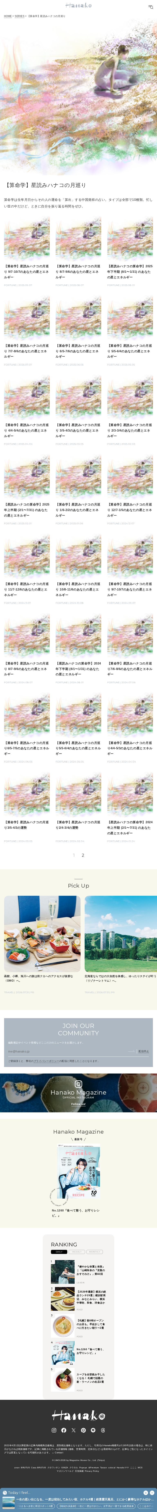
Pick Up (78, 885)
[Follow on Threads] (103, 1430)
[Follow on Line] (93, 1430)
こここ (133, 1467)
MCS (140, 1467)
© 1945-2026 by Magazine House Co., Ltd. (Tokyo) (78, 1460)
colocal (111, 1467)
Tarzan (103, 1467)
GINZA (64, 1467)
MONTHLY (94, 1251)
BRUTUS (25, 1467)
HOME (8, 16)
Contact (59, 1452)
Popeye (83, 1467)
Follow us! (78, 1104)
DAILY (59, 1251)
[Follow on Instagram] (54, 1430)
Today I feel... (19, 1492)
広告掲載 (79, 1471)
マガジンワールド (65, 1471)
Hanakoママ (123, 1467)
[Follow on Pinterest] (83, 1430)
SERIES (19, 16)
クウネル (74, 1467)
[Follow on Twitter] (73, 1430)
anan (17, 1467)
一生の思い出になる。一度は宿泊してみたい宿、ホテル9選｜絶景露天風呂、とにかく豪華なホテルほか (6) (83, 1500)
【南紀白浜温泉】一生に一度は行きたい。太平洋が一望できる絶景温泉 (79, 1506)
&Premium (94, 1467)
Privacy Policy (92, 1471)
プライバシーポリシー (46, 1061)
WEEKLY (77, 1251)
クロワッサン (53, 1467)
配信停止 (144, 1051)
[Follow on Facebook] (64, 1430)
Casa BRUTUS (38, 1467)
